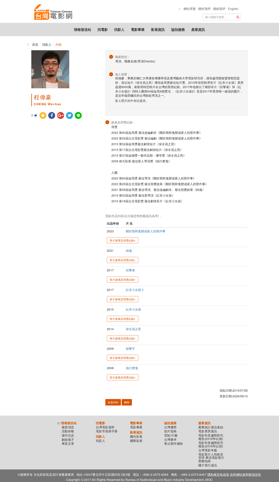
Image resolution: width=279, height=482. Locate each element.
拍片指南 (170, 431)
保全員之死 (133, 329)
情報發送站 (82, 29)
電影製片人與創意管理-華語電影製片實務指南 (211, 458)
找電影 (103, 29)
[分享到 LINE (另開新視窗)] (78, 116)
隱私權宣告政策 (218, 474)
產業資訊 (198, 29)
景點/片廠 (170, 435)
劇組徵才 (68, 439)
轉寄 (126, 402)
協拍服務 (178, 29)
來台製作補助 (173, 443)
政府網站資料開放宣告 (245, 474)
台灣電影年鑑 (207, 450)
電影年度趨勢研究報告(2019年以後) (210, 437)
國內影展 (136, 436)
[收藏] (43, 116)
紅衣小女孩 (133, 309)
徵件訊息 (68, 435)
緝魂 (129, 250)
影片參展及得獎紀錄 (122, 240)
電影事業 (138, 29)
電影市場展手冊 (107, 431)
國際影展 (136, 440)
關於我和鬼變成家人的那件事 (145, 231)
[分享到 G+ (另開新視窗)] (61, 116)
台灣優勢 (170, 427)
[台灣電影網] (53, 12)
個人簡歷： (122, 74)
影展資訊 (158, 29)
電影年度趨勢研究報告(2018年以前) (210, 444)
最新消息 (68, 427)
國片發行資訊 (207, 465)
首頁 (35, 44)
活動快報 (68, 431)
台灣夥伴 (170, 439)
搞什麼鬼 (132, 368)
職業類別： (122, 57)
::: (180, 8)
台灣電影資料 (105, 427)
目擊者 (130, 270)
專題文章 (68, 443)
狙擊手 (130, 348)
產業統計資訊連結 (210, 427)
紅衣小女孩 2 (134, 290)
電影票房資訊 (207, 431)
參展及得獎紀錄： (123, 122)
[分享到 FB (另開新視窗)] (52, 116)
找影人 (119, 29)
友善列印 (113, 402)
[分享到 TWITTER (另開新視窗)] (69, 116)
